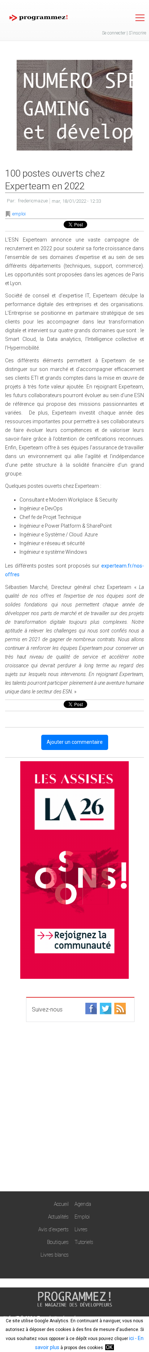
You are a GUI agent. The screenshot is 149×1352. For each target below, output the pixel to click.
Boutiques (58, 1242)
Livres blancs (55, 1255)
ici (131, 1338)
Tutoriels (83, 1242)
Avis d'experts (53, 1229)
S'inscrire (137, 33)
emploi (19, 214)
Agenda (82, 1204)
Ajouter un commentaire (75, 742)
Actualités (58, 1217)
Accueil (61, 1204)
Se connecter (113, 33)
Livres (81, 1229)
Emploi (82, 1217)
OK (109, 1347)
